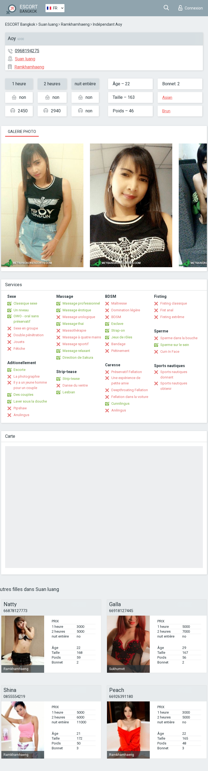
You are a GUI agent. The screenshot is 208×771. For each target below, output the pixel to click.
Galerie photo (22, 131)
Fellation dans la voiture (129, 397)
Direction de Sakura (78, 357)
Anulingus (21, 415)
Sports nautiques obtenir (173, 386)
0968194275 (27, 50)
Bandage (118, 344)
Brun (166, 111)
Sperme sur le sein (174, 345)
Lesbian (69, 392)
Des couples (23, 395)
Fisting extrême (172, 317)
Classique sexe (25, 303)
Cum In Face (169, 351)
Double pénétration (29, 335)
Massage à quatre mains (82, 337)
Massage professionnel (81, 303)
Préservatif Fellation (126, 372)
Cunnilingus (120, 403)
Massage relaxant (76, 351)
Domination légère (125, 310)
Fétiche (19, 349)
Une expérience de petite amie (125, 380)
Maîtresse (119, 303)
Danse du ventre (75, 385)
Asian (167, 97)
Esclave (117, 324)
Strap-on (118, 330)
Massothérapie (74, 330)
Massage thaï (73, 324)
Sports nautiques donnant (173, 374)
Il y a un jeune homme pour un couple (30, 385)
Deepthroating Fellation (129, 390)
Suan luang (48, 24)
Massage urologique (79, 317)
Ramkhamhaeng (75, 24)
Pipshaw (20, 408)
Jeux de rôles (121, 337)
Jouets (19, 342)
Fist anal (166, 310)
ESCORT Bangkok (20, 24)
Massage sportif (76, 344)
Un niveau (21, 310)
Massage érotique (77, 310)
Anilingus (118, 410)
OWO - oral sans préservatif (26, 319)
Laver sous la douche (30, 401)
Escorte (19, 370)
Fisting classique (173, 303)
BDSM (116, 317)
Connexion (194, 8)
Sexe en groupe (26, 328)
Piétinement (120, 351)
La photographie (27, 376)
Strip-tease (71, 379)
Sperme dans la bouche (178, 338)
